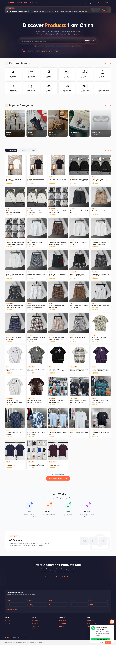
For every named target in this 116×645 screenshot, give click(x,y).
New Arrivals (35, 626)
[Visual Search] (94, 41)
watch (50, 51)
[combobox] (52, 41)
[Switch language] (90, 2)
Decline (101, 642)
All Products (33, 2)
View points (104, 9)
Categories (19, 2)
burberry (44, 51)
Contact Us (62, 629)
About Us (7, 620)
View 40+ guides (12, 609)
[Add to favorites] (23, 157)
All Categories (36, 620)
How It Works (8, 623)
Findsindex (9, 3)
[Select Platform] (86, 2)
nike (23, 51)
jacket (38, 51)
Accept (108, 642)
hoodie (56, 51)
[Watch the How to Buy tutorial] (112, 621)
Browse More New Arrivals (59, 478)
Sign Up (107, 2)
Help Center (62, 620)
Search (87, 40)
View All (107, 63)
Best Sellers (35, 629)
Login (100, 2)
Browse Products (50, 577)
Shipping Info (62, 623)
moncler (30, 51)
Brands (26, 2)
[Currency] (94, 2)
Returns (61, 626)
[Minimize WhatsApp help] (112, 627)
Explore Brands (66, 577)
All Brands (35, 623)
